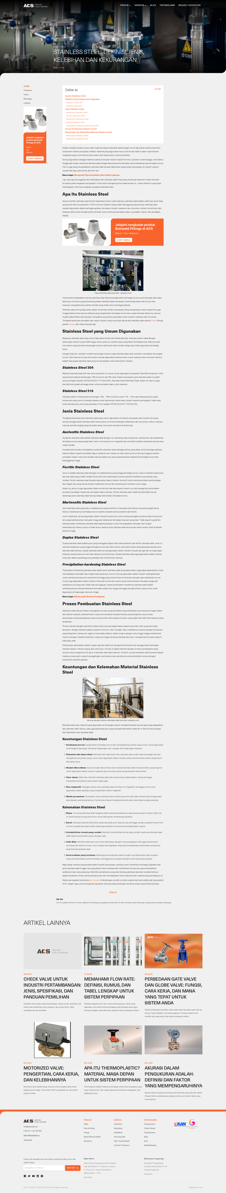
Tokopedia (28, 1140)
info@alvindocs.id (30, 1127)
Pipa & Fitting (89, 1128)
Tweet (26, 95)
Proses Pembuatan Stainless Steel (81, 129)
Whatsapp (28, 99)
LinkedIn (27, 103)
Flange (86, 1133)
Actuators (88, 1141)
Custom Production (121, 1145)
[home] (35, 5)
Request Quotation (190, 5)
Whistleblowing (150, 1145)
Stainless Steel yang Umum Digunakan (82, 99)
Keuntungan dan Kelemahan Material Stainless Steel (88, 132)
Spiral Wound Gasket (92, 1137)
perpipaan (95, 880)
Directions (88, 1177)
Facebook (28, 90)
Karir (146, 1141)
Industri (63, 47)
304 (74, 103)
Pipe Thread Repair (122, 1141)
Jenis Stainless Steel (74, 109)
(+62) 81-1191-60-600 (33, 1131)
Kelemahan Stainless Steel (77, 139)
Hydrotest (118, 1124)
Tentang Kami (167, 5)
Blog (153, 5)
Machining (118, 1128)
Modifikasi (118, 1133)
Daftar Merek (149, 1128)
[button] (125, 5)
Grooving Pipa (119, 1137)
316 (74, 106)
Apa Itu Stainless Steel (75, 96)
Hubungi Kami (149, 1133)
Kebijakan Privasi (195, 1188)
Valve (86, 1124)
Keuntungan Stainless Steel (77, 136)
